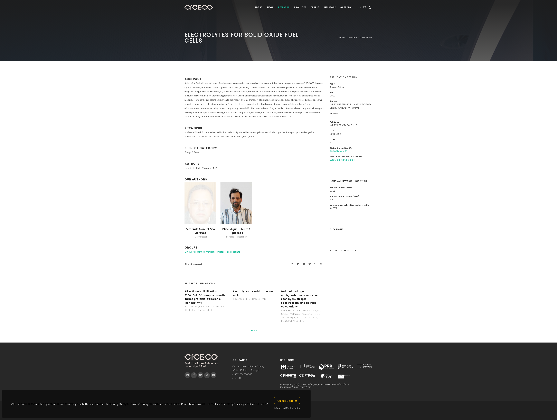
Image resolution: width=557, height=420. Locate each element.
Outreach (346, 7)
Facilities (300, 7)
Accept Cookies (287, 400)
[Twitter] (200, 375)
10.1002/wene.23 (338, 151)
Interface (330, 7)
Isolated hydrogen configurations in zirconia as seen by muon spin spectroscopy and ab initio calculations (299, 299)
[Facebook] (194, 375)
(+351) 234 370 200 (242, 374)
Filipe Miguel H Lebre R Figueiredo (236, 231)
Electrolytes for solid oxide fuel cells (253, 293)
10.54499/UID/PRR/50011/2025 (315, 384)
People (315, 7)
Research (284, 7)
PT (364, 7)
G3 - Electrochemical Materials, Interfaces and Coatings (212, 251)
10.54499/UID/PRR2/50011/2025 (297, 387)
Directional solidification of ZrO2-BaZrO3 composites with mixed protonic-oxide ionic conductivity (205, 297)
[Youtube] (213, 375)
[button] (252, 330)
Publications (366, 37)
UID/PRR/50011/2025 (289, 384)
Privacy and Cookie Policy (287, 408)
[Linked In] (187, 375)
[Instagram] (207, 375)
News (270, 7)
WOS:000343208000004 (342, 159)
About (259, 7)
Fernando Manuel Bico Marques (200, 231)
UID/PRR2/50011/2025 (340, 384)
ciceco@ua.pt (239, 378)
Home (342, 37)
